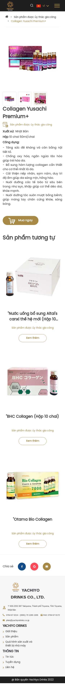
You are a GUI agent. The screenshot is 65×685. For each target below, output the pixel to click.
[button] (56, 5)
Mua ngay (25, 220)
